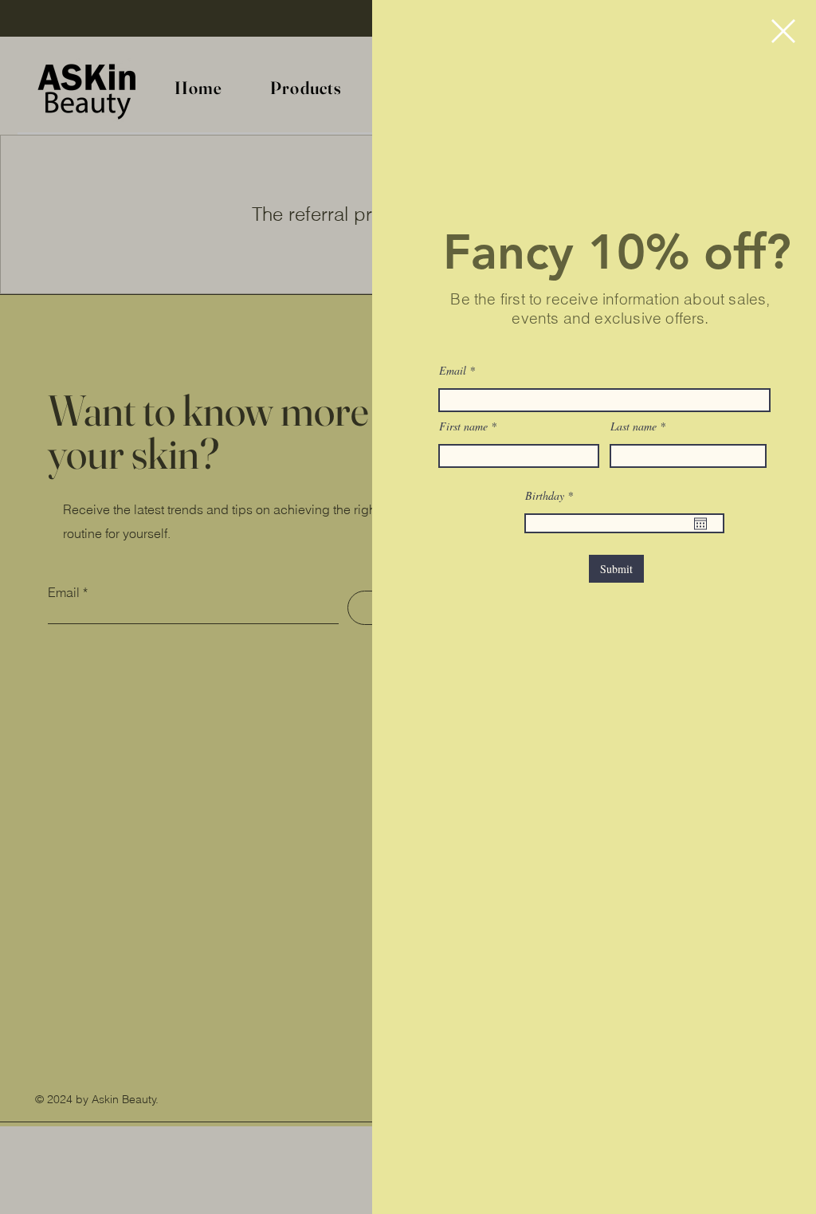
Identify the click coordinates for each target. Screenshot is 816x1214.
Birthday (551, 495)
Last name (633, 426)
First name (463, 426)
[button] (783, 31)
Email (452, 370)
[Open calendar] (700, 523)
